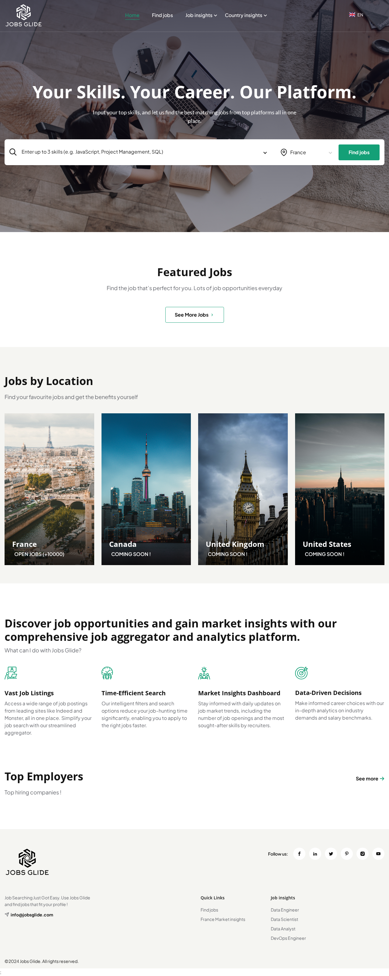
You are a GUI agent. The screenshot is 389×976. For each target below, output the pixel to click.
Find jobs (162, 15)
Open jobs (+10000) (39, 554)
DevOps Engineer (288, 938)
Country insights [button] (243, 15)
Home (132, 15)
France (24, 544)
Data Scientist (284, 919)
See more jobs (191, 314)
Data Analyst (283, 928)
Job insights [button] (198, 15)
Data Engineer (285, 909)
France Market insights (223, 919)
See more (367, 778)
